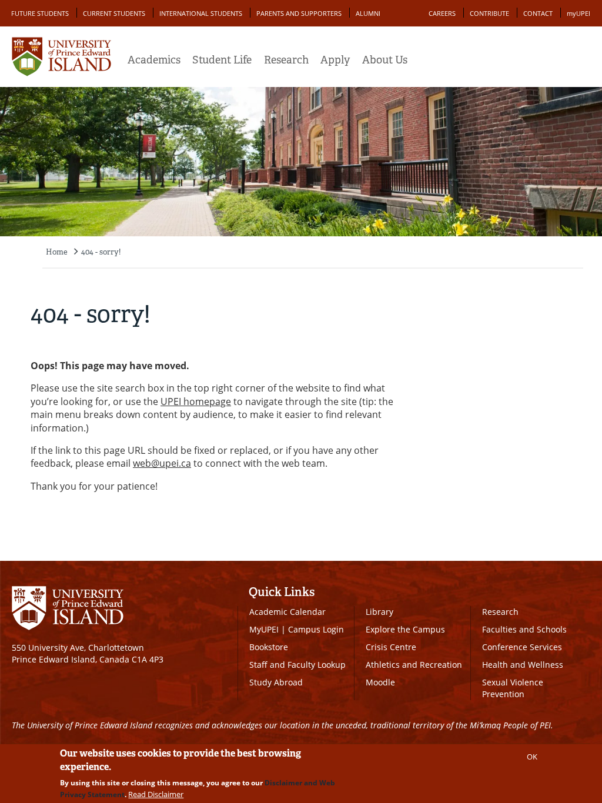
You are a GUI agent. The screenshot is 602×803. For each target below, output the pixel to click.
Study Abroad (276, 682)
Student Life (222, 59)
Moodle (380, 682)
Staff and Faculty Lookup (297, 664)
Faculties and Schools (524, 629)
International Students (200, 13)
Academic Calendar (287, 611)
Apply (335, 59)
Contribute (489, 13)
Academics (154, 59)
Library (379, 611)
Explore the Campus (405, 629)
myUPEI (578, 13)
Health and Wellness (522, 664)
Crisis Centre (391, 647)
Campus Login (316, 629)
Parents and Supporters (299, 13)
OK (532, 756)
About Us (384, 59)
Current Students (114, 13)
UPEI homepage (195, 401)
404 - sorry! (101, 252)
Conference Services (522, 647)
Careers (442, 13)
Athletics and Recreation (414, 664)
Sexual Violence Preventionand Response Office (522, 694)
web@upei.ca (162, 463)
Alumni (368, 13)
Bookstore (268, 647)
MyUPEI (264, 629)
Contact (538, 13)
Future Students (40, 13)
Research (286, 59)
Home (57, 252)
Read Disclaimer (155, 794)
